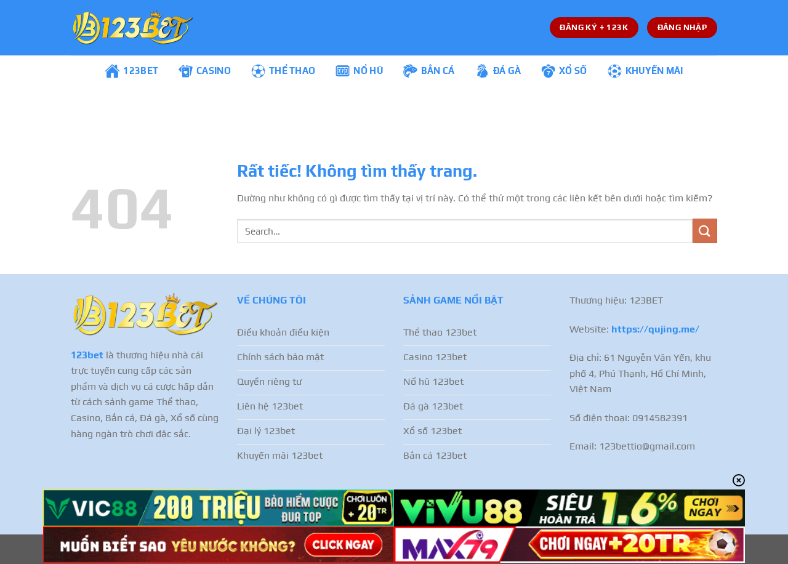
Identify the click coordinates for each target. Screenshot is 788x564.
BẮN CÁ (438, 70)
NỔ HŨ (368, 70)
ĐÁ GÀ (507, 70)
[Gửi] (705, 231)
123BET (140, 70)
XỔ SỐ (573, 70)
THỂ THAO (292, 70)
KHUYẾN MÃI (654, 70)
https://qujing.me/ (655, 329)
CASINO (213, 70)
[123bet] (132, 27)
